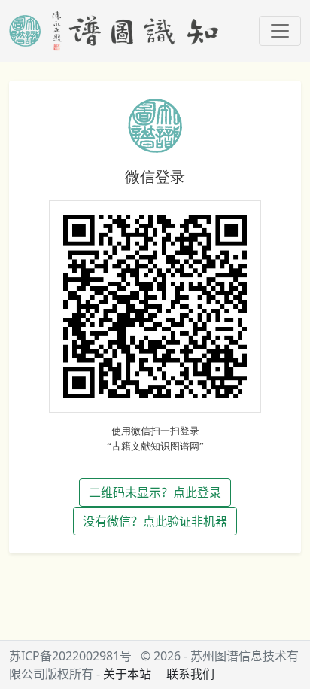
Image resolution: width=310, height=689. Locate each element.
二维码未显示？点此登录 (155, 492)
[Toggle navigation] (280, 31)
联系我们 (190, 674)
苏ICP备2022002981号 (70, 656)
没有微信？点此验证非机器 (155, 521)
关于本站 (127, 674)
